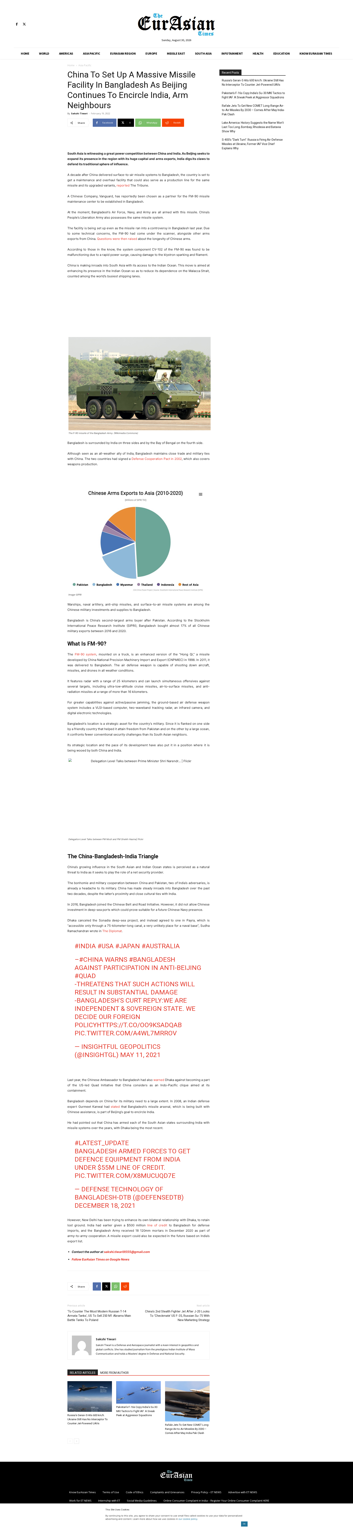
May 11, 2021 (140, 1055)
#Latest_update (102, 1143)
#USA (105, 946)
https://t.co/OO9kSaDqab (139, 1025)
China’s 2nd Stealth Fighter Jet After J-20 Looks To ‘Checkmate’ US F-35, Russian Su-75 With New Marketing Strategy (177, 1316)
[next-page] (76, 1441)
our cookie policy (188, 1519)
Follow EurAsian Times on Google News (100, 1259)
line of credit (157, 1225)
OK (244, 1524)
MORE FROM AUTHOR (114, 1372)
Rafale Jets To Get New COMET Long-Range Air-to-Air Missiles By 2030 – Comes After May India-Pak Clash (187, 1429)
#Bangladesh (152, 959)
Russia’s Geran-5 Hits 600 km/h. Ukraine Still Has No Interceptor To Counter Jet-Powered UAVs (87, 1419)
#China (91, 959)
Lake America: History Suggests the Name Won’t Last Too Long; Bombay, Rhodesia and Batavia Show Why (253, 127)
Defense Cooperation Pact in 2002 (157, 459)
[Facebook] (16, 24)
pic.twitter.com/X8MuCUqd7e (125, 1176)
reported (123, 185)
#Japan (127, 946)
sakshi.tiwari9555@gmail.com (127, 1252)
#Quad (85, 976)
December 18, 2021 (105, 1205)
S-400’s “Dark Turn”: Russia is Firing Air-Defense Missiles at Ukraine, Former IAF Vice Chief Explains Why (252, 144)
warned (158, 1080)
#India (85, 946)
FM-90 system (85, 654)
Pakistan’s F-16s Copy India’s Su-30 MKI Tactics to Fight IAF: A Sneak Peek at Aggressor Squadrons (136, 1411)
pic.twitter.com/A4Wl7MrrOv (126, 1033)
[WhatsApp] (116, 1286)
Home (71, 65)
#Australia (161, 946)
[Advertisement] (138, 140)
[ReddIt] (125, 1286)
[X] (24, 24)
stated (115, 1107)
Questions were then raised (117, 239)
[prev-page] (70, 1441)
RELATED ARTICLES (82, 1372)
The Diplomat (112, 931)
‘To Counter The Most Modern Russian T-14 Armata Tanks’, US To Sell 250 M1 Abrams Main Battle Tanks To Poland (99, 1316)
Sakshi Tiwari (79, 113)
